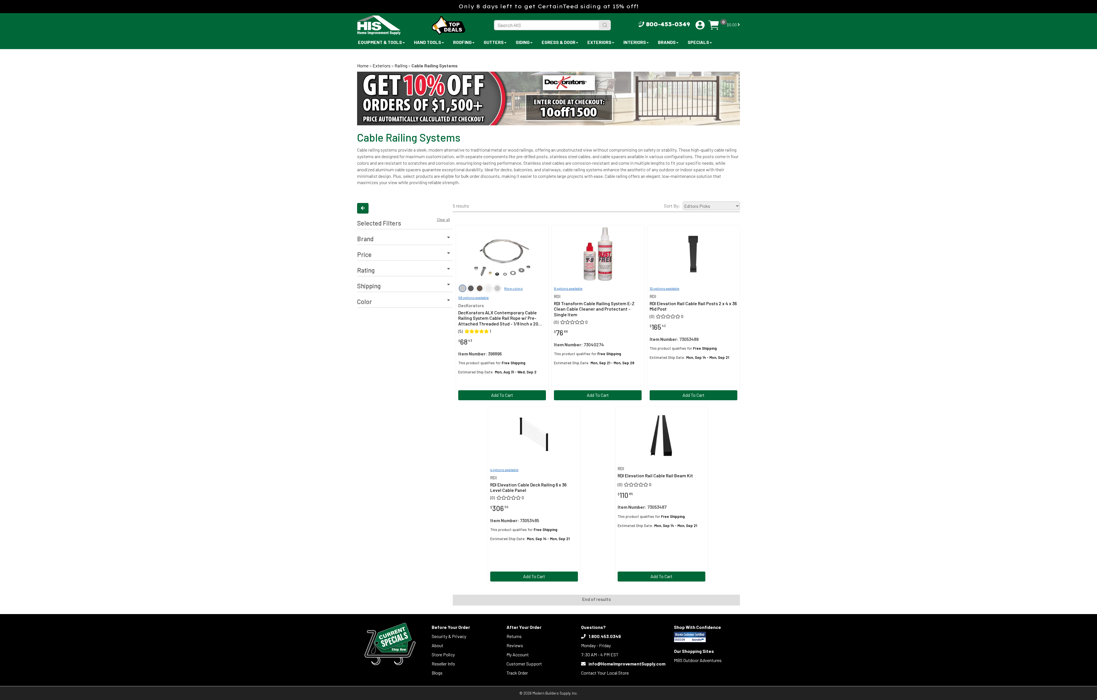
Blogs (437, 672)
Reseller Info (443, 663)
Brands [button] (667, 42)
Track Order (517, 672)
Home (363, 65)
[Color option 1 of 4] (470, 288)
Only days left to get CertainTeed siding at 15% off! (548, 6)
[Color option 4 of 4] (497, 288)
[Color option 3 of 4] (488, 288)
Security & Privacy (449, 636)
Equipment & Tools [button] (380, 42)
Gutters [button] (494, 42)
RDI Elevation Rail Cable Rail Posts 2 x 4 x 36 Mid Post (693, 306)
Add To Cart (502, 395)
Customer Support (524, 663)
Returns (514, 636)
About (437, 645)
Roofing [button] (462, 42)
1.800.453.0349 (604, 636)
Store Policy (443, 654)
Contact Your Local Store (605, 672)
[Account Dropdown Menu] (700, 25)
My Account (518, 654)
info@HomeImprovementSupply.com (626, 663)
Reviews (515, 645)
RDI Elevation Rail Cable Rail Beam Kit (655, 475)
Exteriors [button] (599, 42)
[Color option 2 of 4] (479, 288)
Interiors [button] (634, 42)
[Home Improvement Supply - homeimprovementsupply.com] (391, 25)
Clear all (443, 219)
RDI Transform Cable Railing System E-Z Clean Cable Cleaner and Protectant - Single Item (594, 309)
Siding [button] (523, 42)
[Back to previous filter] (363, 208)
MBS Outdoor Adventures (698, 660)
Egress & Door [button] (558, 42)
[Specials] (390, 644)
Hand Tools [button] (427, 42)
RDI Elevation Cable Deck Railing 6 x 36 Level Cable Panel (528, 487)
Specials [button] (698, 42)
